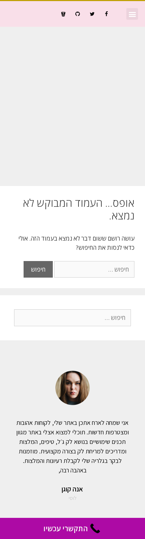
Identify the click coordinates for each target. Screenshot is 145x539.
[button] (132, 14)
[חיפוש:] (93, 269)
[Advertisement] (72, 102)
